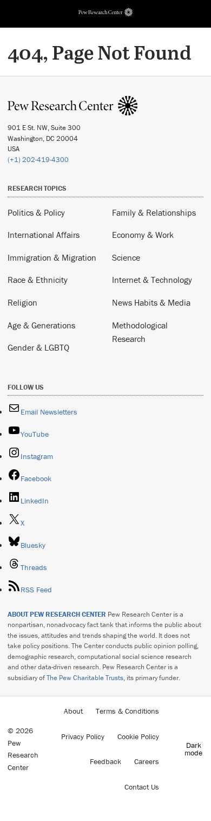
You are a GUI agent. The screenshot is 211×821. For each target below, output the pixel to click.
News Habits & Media (151, 302)
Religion (22, 302)
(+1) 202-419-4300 (38, 159)
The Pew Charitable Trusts (85, 677)
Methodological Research (140, 332)
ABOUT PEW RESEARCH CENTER (57, 614)
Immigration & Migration (52, 257)
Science (126, 257)
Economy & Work (143, 234)
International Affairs (44, 234)
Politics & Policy (36, 212)
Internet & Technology (152, 279)
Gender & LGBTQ (38, 347)
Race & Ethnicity (38, 279)
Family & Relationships (154, 212)
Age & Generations (41, 325)
